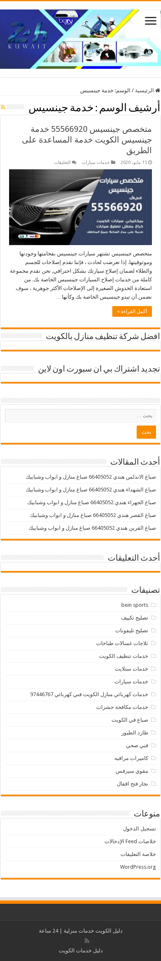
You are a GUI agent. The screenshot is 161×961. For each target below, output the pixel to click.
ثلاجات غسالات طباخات (122, 643)
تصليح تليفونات (131, 630)
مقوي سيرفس (132, 771)
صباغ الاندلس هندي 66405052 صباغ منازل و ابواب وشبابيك (91, 477)
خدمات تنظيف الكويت (123, 656)
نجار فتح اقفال (132, 784)
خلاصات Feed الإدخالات (130, 841)
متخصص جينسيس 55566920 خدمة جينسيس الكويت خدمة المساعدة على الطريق (87, 139)
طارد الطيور (134, 733)
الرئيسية (145, 90)
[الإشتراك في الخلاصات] (3, 107)
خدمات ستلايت (131, 669)
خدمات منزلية (79, 931)
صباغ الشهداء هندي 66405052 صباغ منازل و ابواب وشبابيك (91, 489)
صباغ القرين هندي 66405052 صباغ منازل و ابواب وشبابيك (92, 528)
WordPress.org (138, 867)
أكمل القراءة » (132, 311)
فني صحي (137, 745)
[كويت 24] (80, 37)
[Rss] (87, 941)
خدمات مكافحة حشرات (122, 707)
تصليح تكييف (134, 618)
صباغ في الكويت (129, 720)
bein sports (134, 605)
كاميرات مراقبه (131, 758)
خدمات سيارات (96, 162)
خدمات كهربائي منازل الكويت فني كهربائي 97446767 (89, 694)
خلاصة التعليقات (138, 854)
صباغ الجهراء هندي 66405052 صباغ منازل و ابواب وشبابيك (91, 502)
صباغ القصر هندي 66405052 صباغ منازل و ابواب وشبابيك (93, 515)
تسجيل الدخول (139, 828)
